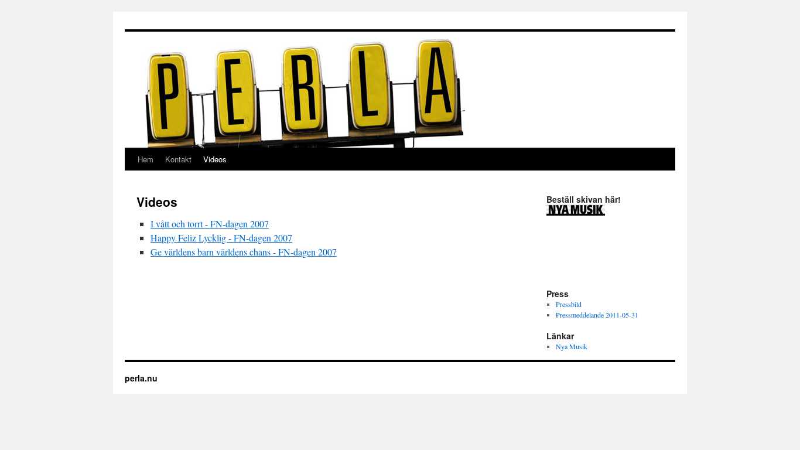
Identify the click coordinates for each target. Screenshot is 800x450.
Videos (215, 159)
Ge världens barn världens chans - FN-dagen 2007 (244, 252)
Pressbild (569, 304)
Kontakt (178, 159)
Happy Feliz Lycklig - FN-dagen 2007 (221, 237)
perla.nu (141, 378)
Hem (145, 159)
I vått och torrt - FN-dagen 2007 (210, 223)
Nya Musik (571, 346)
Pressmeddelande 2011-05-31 (597, 314)
